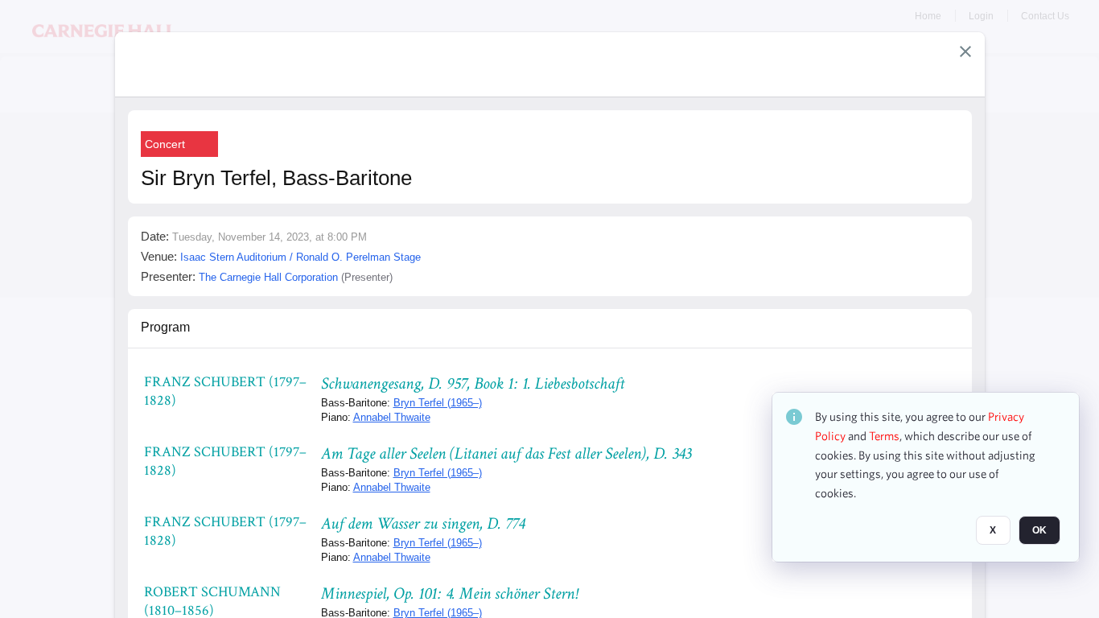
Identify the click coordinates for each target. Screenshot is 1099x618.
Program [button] (165, 327)
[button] (965, 51)
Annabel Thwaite (391, 417)
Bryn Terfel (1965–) (437, 403)
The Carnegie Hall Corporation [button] (268, 277)
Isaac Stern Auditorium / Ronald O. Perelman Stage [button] (300, 257)
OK (1039, 530)
